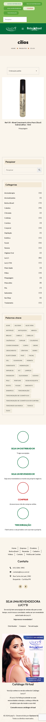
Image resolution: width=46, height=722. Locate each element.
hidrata (30, 360)
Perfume (17, 380)
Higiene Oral (9, 253)
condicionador (12, 345)
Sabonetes (8, 293)
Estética (7, 238)
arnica (34, 330)
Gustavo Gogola (35, 716)
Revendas (25, 551)
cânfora (24, 350)
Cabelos (7, 208)
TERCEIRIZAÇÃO (23, 525)
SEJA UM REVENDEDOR (23, 474)
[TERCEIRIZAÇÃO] (23, 513)
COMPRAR (23, 499)
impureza (9, 370)
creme (35, 345)
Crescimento (11, 350)
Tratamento (8, 303)
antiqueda (22, 330)
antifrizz (9, 330)
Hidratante (10, 365)
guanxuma (18, 360)
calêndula (10, 340)
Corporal (7, 228)
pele (8, 380)
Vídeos (10, 554)
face (22, 355)
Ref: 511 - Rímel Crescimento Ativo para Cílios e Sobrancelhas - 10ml (23, 123)
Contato (20, 554)
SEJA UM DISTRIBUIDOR (23, 448)
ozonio (36, 375)
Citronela (7, 213)
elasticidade (11, 355)
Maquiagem (23, 128)
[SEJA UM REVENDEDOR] (23, 462)
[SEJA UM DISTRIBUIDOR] (23, 437)
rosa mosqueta (32, 380)
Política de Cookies (33, 554)
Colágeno (34, 340)
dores (35, 350)
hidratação (24, 365)
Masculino (8, 283)
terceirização (23, 390)
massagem (10, 375)
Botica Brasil (9, 203)
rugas (18, 385)
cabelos (30, 335)
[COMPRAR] (23, 488)
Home (13, 48)
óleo (8, 410)
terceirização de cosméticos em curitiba (22, 400)
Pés (5, 288)
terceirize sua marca (14, 405)
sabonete (29, 385)
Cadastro (36, 551)
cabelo (19, 335)
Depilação (8, 233)
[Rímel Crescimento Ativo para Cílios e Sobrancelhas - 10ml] (23, 98)
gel (7, 360)
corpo (25, 345)
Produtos (23, 48)
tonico (30, 405)
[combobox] (23, 70)
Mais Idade (8, 268)
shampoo (10, 390)
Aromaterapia (9, 193)
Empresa (23, 548)
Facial (6, 243)
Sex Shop (7, 298)
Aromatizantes (9, 198)
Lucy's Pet (8, 263)
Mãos (6, 273)
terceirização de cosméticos (17, 395)
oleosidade (23, 375)
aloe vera (29, 325)
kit (19, 370)
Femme (7, 248)
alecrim (18, 325)
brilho (9, 335)
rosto (8, 385)
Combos (7, 223)
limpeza (28, 370)
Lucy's (6, 258)
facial (31, 355)
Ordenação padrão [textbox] (15, 71)
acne (8, 325)
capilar (22, 340)
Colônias (7, 218)
